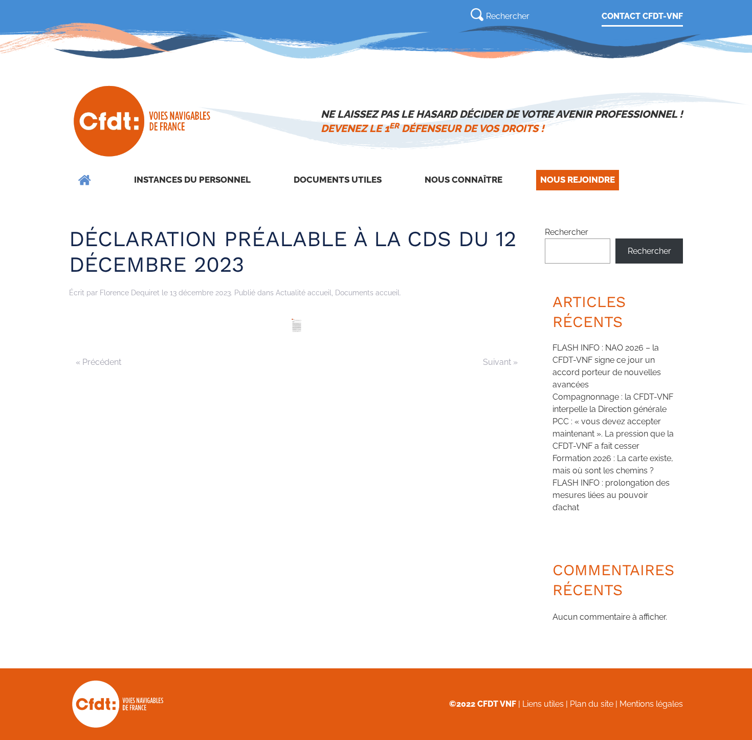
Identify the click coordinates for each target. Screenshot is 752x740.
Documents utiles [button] (338, 180)
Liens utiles (543, 704)
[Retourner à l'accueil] (143, 121)
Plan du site (591, 704)
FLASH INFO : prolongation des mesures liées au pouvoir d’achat (611, 495)
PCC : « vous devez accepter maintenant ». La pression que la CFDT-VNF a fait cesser (613, 434)
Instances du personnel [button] (192, 180)
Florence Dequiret (130, 293)
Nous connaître (463, 180)
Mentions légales (651, 704)
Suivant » (500, 362)
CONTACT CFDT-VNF (642, 16)
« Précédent (98, 362)
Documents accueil (367, 293)
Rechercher (566, 232)
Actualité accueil (303, 293)
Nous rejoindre (577, 180)
